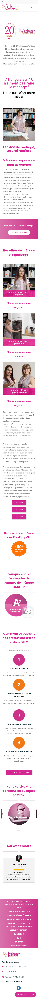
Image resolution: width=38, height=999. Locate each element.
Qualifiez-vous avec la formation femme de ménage (19, 924)
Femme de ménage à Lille (19, 911)
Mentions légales (19, 946)
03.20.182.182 (10, 971)
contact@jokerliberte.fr (13, 981)
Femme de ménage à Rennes (19, 919)
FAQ (19, 938)
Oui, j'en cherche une (19, 232)
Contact (19, 942)
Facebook (19, 934)
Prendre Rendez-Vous (25, 994)
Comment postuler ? (19, 930)
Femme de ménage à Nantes (19, 915)
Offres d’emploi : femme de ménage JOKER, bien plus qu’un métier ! (19, 905)
